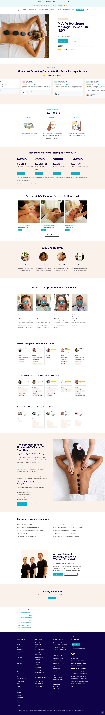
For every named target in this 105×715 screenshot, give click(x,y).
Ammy (24, 348)
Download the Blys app (21, 641)
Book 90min (57, 173)
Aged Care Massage (39, 657)
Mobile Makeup (38, 665)
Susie (66, 348)
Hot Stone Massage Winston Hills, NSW (25, 625)
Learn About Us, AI (20, 657)
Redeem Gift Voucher (39, 681)
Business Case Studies (57, 690)
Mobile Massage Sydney (57, 655)
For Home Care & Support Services (60, 646)
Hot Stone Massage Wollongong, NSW (24, 617)
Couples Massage (38, 647)
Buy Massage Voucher (39, 680)
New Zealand (19, 694)
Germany (19, 700)
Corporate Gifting (38, 686)
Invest (18, 654)
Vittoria (39, 411)
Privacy (18, 675)
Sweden (18, 704)
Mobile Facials (38, 661)
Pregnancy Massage (39, 646)
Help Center (19, 663)
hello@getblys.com (75, 657)
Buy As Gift (74, 41)
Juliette (53, 380)
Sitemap (18, 656)
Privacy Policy (82, 648)
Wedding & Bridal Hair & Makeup (59, 681)
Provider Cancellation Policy (22, 680)
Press (18, 646)
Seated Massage (38, 654)
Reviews (18, 644)
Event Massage (38, 674)
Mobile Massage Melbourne (58, 657)
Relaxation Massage (39, 641)
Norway (18, 705)
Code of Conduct (20, 681)
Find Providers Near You (58, 670)
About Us (19, 642)
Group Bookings (38, 652)
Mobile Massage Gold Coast (58, 663)
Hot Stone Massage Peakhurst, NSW (24, 622)
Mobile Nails (37, 662)
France (18, 702)
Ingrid (27, 94)
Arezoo (67, 411)
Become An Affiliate (21, 651)
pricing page (21, 180)
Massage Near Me (56, 668)
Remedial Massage (38, 642)
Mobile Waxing (38, 667)
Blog (18, 647)
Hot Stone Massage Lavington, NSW (24, 627)
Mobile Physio (38, 659)
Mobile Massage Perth (57, 660)
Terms (18, 673)
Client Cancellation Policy (22, 678)
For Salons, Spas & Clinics (58, 642)
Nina (24, 411)
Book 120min (75, 173)
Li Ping (81, 380)
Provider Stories (56, 688)
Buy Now (67, 5)
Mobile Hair (37, 664)
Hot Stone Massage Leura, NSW (23, 614)
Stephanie (81, 348)
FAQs (18, 665)
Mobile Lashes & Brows (39, 669)
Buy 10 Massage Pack (39, 685)
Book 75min (39, 173)
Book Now (62, 41)
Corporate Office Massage (40, 656)
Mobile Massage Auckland (58, 666)
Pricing (18, 668)
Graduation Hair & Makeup (58, 679)
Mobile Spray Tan (38, 670)
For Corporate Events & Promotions (60, 644)
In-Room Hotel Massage (39, 649)
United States (19, 695)
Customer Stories (56, 686)
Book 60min (21, 173)
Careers (18, 652)
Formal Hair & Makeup (57, 677)
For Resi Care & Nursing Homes (59, 649)
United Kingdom (20, 697)
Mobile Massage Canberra (58, 665)
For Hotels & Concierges (58, 639)
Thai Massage (37, 651)
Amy (38, 380)
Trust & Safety (20, 670)
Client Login (19, 683)
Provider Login (20, 685)
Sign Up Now (58, 574)
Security (18, 671)
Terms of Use (75, 648)
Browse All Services (52, 234)
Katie (80, 411)
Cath (91, 91)
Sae (23, 380)
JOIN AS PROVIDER (21, 639)
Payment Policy (20, 676)
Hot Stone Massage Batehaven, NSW (24, 620)
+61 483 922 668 (74, 658)
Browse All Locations (21, 631)
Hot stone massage (20, 466)
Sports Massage (38, 644)
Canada (18, 699)
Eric (66, 380)
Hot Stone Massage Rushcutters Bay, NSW (25, 619)
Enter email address (75, 639)
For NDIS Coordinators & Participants (60, 647)
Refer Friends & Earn (21, 649)
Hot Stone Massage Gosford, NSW (24, 612)
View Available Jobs (71, 574)
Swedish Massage (38, 639)
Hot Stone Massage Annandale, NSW (24, 615)
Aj (51, 348)
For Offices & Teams (57, 641)
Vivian (52, 411)
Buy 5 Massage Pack (39, 683)
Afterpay (18, 666)
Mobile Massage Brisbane (58, 658)
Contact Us (19, 686)
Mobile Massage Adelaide (58, 661)
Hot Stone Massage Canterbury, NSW (24, 624)
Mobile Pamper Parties (39, 672)
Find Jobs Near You (57, 671)
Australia (19, 692)
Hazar (59, 95)
